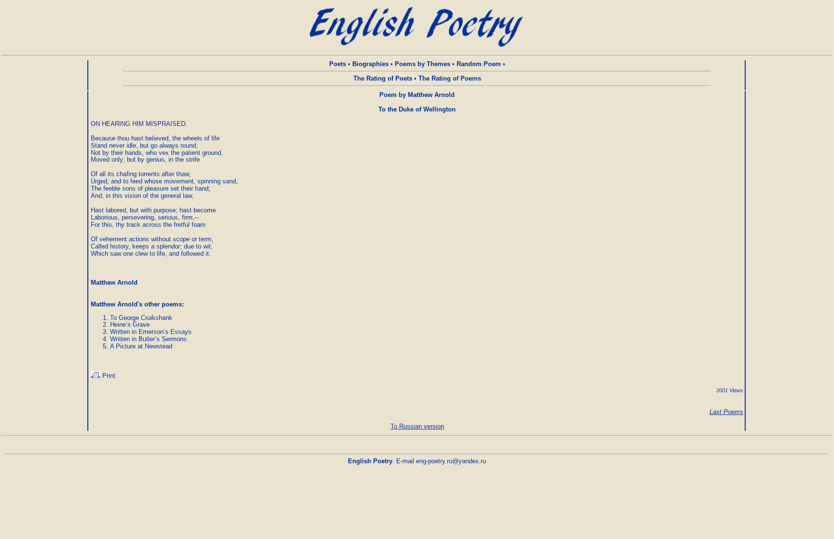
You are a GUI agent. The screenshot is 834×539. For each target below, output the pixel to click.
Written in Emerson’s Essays (151, 331)
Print (107, 375)
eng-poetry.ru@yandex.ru (451, 461)
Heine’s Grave (130, 324)
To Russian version (417, 426)
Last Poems (726, 411)
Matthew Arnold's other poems (136, 304)
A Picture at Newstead (141, 346)
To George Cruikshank (141, 317)
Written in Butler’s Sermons (148, 339)
